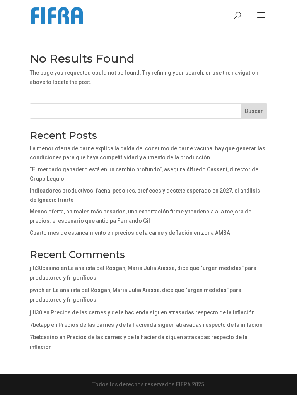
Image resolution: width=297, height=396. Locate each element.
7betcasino (44, 337)
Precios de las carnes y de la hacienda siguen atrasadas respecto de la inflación (153, 312)
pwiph (37, 290)
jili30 (36, 312)
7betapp (40, 325)
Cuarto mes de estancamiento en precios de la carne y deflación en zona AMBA (130, 233)
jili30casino (45, 268)
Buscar (254, 111)
